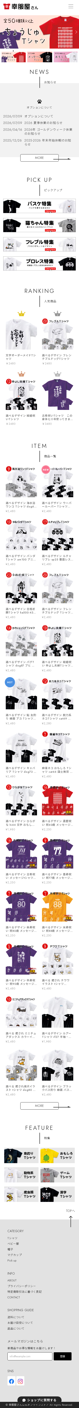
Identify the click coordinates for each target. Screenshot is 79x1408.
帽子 (10, 1249)
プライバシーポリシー (21, 1286)
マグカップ (14, 1255)
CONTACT (13, 1297)
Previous (3, 55)
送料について (16, 1317)
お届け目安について (20, 1323)
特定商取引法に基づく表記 (24, 1292)
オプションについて (39, 108)
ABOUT (12, 1280)
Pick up (11, 1260)
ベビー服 (13, 1244)
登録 (62, 1356)
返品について (16, 1328)
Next (75, 55)
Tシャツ (12, 1238)
